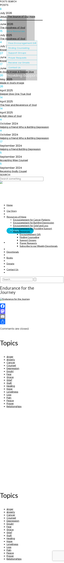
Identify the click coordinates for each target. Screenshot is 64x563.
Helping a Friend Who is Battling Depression (24, 127)
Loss (9, 394)
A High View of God (10, 116)
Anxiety (11, 359)
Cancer (11, 362)
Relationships (14, 406)
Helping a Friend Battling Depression (20, 149)
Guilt (9, 383)
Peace (10, 400)
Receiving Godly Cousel (13, 171)
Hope (9, 389)
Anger (10, 356)
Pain (9, 397)
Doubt (10, 371)
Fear (9, 374)
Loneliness (12, 391)
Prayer (10, 403)
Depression (13, 368)
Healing (11, 386)
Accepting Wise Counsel (14, 160)
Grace (10, 377)
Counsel (11, 365)
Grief (9, 380)
